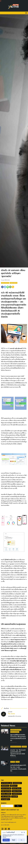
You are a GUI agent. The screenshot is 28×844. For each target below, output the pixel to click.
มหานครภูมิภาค (5, 799)
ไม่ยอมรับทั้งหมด (13, 840)
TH (24, 832)
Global (17, 761)
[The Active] (13, 6)
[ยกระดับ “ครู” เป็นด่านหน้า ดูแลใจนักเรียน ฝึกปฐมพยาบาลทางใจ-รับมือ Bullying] (4, 748)
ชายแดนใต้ (14, 796)
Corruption (4, 843)
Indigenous (5, 785)
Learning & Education (16, 729)
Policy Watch (13, 282)
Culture (13, 761)
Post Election (6, 791)
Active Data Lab (6, 783)
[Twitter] (5, 829)
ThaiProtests (17, 793)
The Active (11, 714)
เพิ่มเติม (4, 837)
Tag (2, 780)
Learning (24, 746)
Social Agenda (6, 793)
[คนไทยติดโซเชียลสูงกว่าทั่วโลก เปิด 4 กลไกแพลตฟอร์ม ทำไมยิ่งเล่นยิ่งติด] (4, 763)
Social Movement (15, 731)
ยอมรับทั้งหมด (6, 839)
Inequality (13, 785)
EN (21, 832)
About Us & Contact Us (10, 810)
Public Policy (16, 791)
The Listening (6, 796)
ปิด (21, 839)
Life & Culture (6, 788)
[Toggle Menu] (26, 13)
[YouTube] (9, 829)
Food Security (13, 843)
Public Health (5, 282)
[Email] (10, 288)
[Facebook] (2, 829)
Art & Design (21, 843)
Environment (17, 783)
